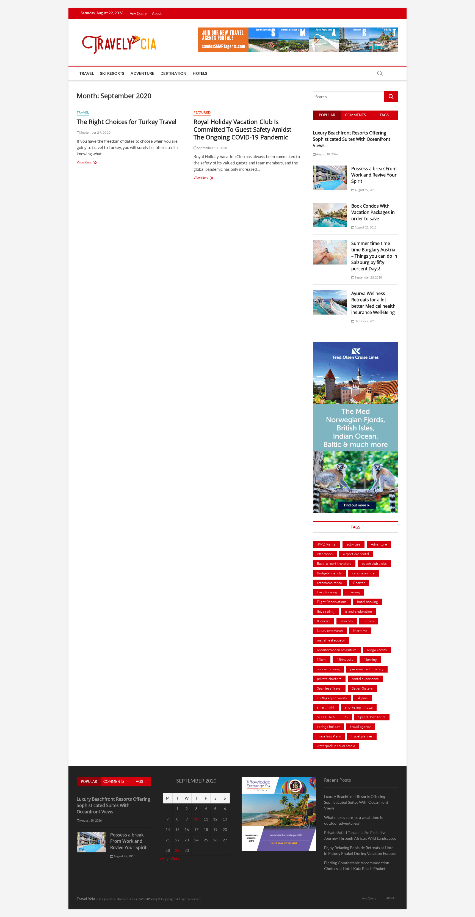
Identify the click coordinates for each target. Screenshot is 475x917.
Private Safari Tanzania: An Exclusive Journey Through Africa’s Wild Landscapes (360, 835)
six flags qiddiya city (332, 698)
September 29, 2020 (95, 132)
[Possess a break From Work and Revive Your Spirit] (330, 168)
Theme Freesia (126, 899)
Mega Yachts (377, 650)
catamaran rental (330, 582)
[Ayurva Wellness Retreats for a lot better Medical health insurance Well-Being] (330, 293)
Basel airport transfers (334, 563)
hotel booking (367, 601)
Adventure (142, 73)
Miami (321, 659)
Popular (327, 115)
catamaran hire (363, 573)
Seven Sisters (362, 688)
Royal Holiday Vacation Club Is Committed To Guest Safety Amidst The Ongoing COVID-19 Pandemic (242, 129)
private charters (329, 678)
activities (353, 544)
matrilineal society (331, 640)
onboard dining (328, 669)
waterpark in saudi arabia (336, 745)
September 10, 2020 (212, 148)
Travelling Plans (329, 736)
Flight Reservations (332, 601)
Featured (202, 112)
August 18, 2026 (327, 154)
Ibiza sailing (326, 611)
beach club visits (374, 563)
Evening (353, 592)
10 (196, 819)
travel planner (361, 736)
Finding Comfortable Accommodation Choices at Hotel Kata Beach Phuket (356, 865)
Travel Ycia (86, 898)
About (157, 13)
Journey (347, 621)
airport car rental (356, 554)
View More (89, 163)
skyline (362, 698)
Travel (86, 73)
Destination (173, 73)
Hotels (200, 73)
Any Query (138, 13)
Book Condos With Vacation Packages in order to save (373, 212)
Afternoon (325, 554)
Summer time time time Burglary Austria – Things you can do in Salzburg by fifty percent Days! (374, 256)
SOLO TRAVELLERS (332, 717)
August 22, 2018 (365, 190)
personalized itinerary (366, 669)
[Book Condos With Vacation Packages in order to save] (330, 205)
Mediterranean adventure (337, 650)
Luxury (368, 621)
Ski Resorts (112, 73)
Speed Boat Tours (371, 717)
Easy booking (327, 592)
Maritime (360, 630)
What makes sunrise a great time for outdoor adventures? (354, 820)
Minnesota (345, 659)
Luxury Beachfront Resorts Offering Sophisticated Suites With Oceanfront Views (351, 139)
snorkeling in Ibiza (358, 707)
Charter (359, 582)
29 (177, 850)
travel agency (360, 726)
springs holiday (328, 726)
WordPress (147, 899)
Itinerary (323, 621)
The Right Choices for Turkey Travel (126, 121)
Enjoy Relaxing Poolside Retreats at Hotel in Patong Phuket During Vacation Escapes (360, 850)
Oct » (175, 858)
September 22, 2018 (368, 277)
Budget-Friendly (329, 573)
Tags (384, 115)
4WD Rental (326, 544)
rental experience (365, 678)
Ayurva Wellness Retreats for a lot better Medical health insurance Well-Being (373, 302)
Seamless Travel (329, 688)
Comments (355, 115)
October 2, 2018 (365, 321)
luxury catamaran (330, 630)
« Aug (164, 858)
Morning (370, 659)
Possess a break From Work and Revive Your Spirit (374, 175)
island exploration (358, 611)
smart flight (326, 707)
